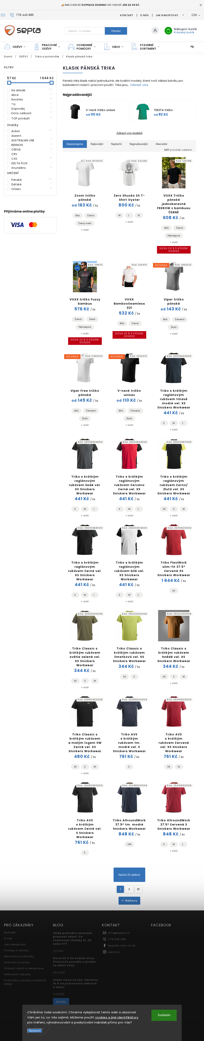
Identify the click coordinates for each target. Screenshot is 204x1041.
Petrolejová (174, 235)
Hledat (116, 30)
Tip (31, 104)
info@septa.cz (119, 933)
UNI (129, 844)
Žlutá (174, 327)
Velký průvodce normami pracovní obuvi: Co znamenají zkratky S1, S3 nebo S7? (72, 938)
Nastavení (35, 1030)
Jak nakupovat (166, 15)
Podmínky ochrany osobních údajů (25, 982)
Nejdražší (116, 144)
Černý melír (84, 223)
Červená (179, 319)
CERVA (31, 150)
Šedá (92, 319)
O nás (144, 15)
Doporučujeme (75, 144)
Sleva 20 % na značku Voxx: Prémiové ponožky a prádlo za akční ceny (74, 961)
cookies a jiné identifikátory (116, 1017)
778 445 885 (117, 939)
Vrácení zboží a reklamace (24, 968)
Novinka (31, 99)
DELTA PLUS (31, 163)
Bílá (78, 215)
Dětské (31, 184)
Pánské (31, 180)
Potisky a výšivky (16, 950)
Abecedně (161, 144)
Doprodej (31, 109)
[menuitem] (16, 47)
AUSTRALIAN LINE (31, 140)
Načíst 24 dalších (129, 874)
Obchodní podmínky (19, 956)
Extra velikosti (31, 113)
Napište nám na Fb (122, 945)
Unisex (31, 189)
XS (164, 509)
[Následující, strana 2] (129, 889)
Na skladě (31, 90)
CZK (194, 15)
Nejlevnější (97, 144)
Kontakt (126, 15)
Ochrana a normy (17, 962)
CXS (31, 159)
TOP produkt (31, 118)
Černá (90, 215)
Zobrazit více (139, 85)
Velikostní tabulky (17, 974)
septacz (114, 952)
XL (139, 215)
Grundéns (31, 168)
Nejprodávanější (138, 144)
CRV (31, 154)
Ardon (31, 131)
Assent (31, 136)
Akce (31, 95)
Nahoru (131, 901)
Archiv (61, 1002)
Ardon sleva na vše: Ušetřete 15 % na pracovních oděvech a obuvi (75, 983)
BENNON (31, 145)
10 (138, 889)
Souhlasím (164, 1015)
